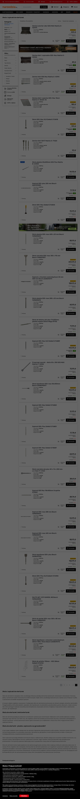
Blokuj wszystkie (14, 796)
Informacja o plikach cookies (21, 789)
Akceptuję (24, 796)
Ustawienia (5, 796)
